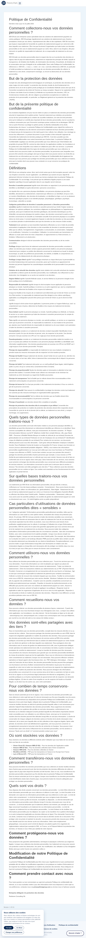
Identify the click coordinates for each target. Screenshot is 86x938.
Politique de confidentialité (68, 925)
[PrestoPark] (10, 3)
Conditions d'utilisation (46, 925)
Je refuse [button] (19, 928)
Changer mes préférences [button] (14, 932)
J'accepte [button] (9, 928)
